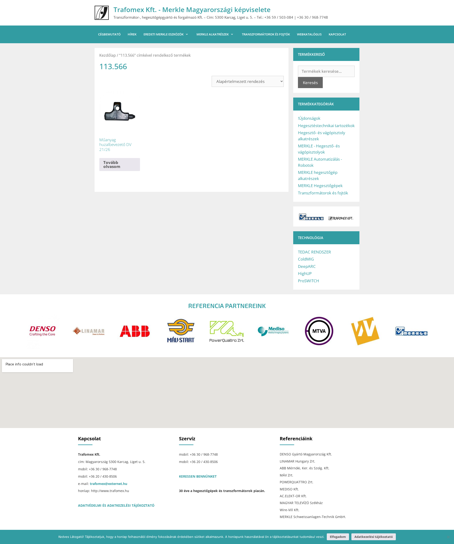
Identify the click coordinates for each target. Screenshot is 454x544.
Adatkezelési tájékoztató (373, 537)
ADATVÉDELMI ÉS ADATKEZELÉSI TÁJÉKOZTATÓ (116, 505)
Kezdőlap (107, 55)
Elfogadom (338, 537)
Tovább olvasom (111, 164)
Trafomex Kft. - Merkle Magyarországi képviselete (192, 9)
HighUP (305, 273)
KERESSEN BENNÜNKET (198, 476)
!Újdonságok (309, 118)
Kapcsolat (337, 34)
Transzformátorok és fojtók (266, 34)
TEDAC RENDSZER (314, 252)
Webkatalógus (309, 34)
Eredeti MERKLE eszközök (163, 34)
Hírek (132, 34)
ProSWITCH (308, 280)
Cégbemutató (109, 34)
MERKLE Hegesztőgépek (320, 185)
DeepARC (307, 266)
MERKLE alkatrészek (212, 34)
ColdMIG (306, 259)
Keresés (310, 82)
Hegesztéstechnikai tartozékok (326, 125)
